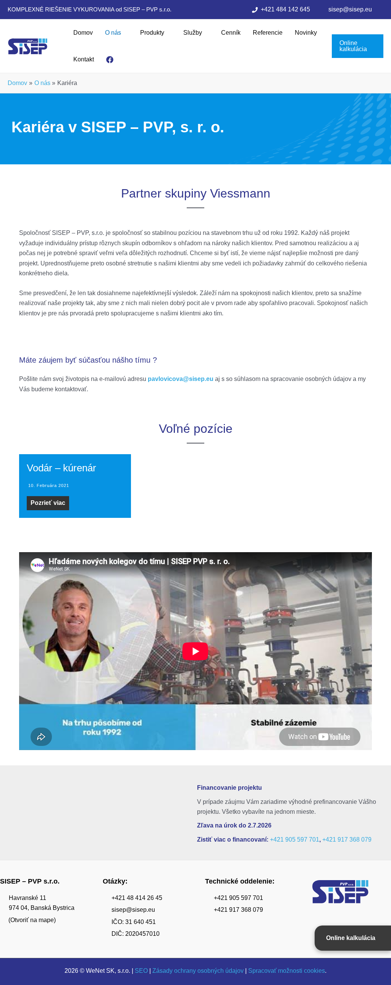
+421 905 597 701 (294, 839)
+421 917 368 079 (347, 839)
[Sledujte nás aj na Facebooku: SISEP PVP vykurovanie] (111, 59)
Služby (192, 32)
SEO (141, 970)
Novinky (306, 32)
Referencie (268, 32)
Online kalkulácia (350, 938)
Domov (83, 32)
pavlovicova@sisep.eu (180, 379)
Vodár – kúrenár (61, 468)
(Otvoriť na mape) (32, 920)
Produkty (152, 32)
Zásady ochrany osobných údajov (198, 970)
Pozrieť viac (48, 503)
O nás (113, 32)
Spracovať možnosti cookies (286, 970)
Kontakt (83, 59)
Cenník (231, 32)
